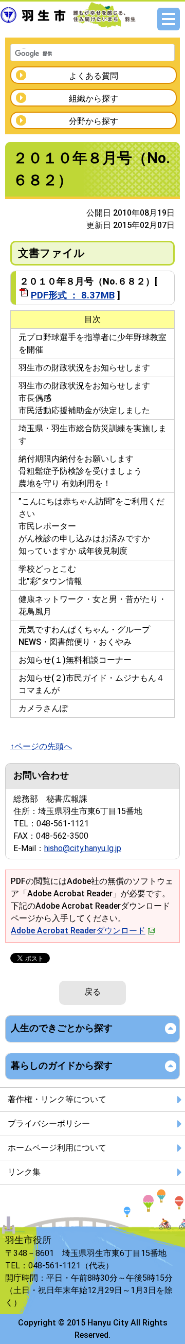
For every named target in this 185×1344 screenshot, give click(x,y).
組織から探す (93, 98)
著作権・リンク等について (57, 1099)
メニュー (168, 19)
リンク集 (24, 1172)
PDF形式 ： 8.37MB (73, 295)
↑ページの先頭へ (41, 746)
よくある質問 (93, 76)
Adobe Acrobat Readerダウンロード (78, 930)
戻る (92, 992)
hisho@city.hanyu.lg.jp (82, 848)
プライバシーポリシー (49, 1123)
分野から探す (93, 121)
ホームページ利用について (57, 1148)
